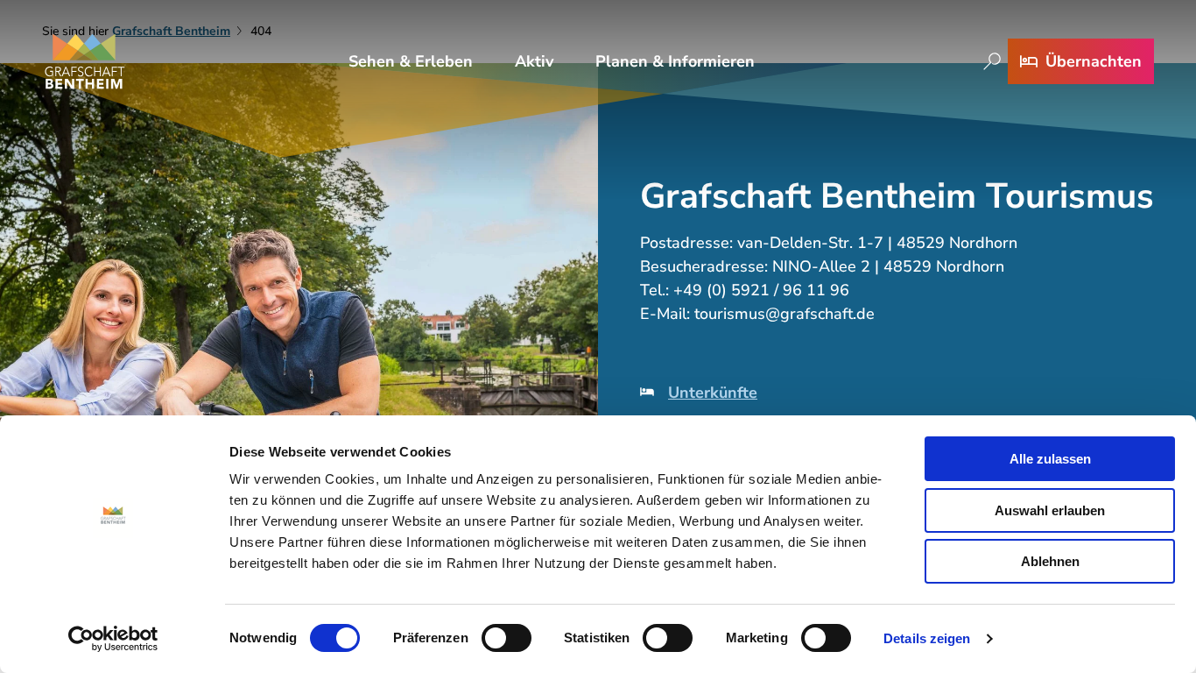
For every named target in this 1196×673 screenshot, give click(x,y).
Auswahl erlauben (1050, 510)
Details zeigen (926, 638)
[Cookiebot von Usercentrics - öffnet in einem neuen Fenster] (113, 639)
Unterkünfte (712, 392)
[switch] (506, 638)
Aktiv (534, 61)
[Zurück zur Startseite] (85, 61)
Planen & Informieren (675, 61)
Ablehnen (1050, 561)
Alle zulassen (1050, 458)
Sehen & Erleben (410, 61)
